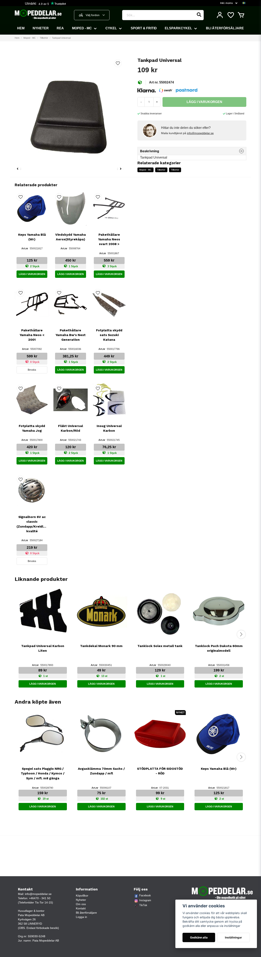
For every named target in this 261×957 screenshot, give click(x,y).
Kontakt (81, 908)
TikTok (143, 905)
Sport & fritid (144, 28)
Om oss (81, 904)
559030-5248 (36, 936)
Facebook (145, 895)
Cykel (111, 28)
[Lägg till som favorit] (230, 15)
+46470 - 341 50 (39, 898)
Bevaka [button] (32, 369)
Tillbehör (44, 38)
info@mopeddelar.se (200, 133)
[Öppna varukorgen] (241, 15)
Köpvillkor (82, 895)
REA (60, 28)
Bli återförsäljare (225, 28)
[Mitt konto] (220, 15)
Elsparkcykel (178, 28)
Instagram (145, 900)
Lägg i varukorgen (32, 274)
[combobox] (91, 15)
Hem (20, 28)
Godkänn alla (199, 937)
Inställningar (233, 937)
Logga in (81, 917)
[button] (243, 3)
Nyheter (41, 28)
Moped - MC (82, 28)
